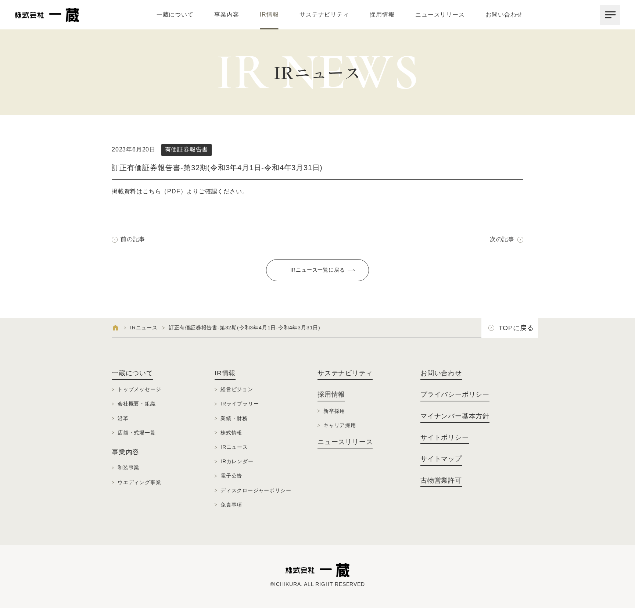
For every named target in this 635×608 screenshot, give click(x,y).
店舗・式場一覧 (137, 433)
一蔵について (175, 14)
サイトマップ (441, 458)
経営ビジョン (236, 389)
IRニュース (144, 327)
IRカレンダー (237, 461)
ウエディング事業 (139, 482)
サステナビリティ (324, 14)
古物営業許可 (441, 480)
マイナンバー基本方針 (454, 416)
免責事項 (231, 505)
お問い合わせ (504, 14)
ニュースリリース (439, 14)
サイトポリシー (444, 437)
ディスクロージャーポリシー (255, 490)
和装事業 (128, 468)
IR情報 (269, 14)
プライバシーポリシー (454, 394)
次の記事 (502, 239)
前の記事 (133, 239)
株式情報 (231, 433)
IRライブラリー (239, 404)
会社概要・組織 (137, 404)
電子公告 (231, 476)
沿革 (123, 418)
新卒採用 (334, 411)
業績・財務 (234, 418)
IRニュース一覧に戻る (317, 270)
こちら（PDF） (164, 191)
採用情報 (382, 14)
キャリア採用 (339, 425)
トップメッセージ (139, 389)
